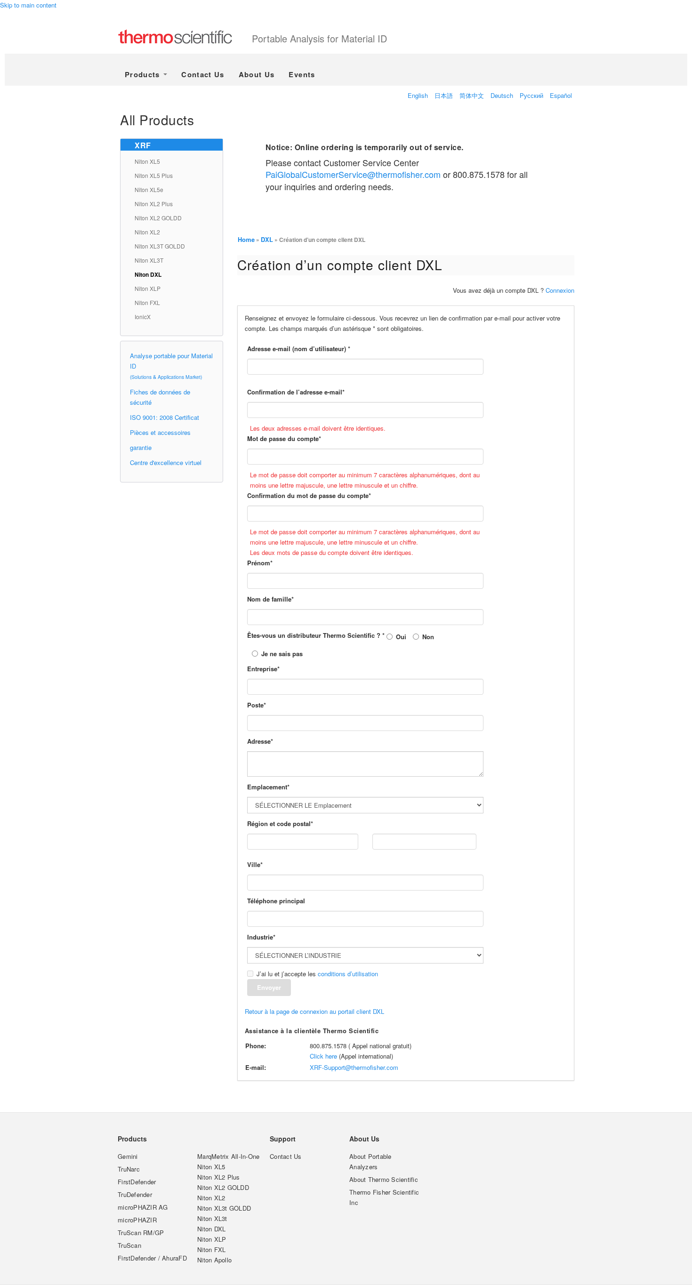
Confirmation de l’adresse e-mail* (296, 391)
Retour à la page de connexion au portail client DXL (314, 1011)
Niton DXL (148, 274)
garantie (141, 447)
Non (428, 636)
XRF (143, 145)
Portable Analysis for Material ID (319, 38)
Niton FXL (147, 302)
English (418, 95)
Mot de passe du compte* (284, 438)
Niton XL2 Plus (154, 204)
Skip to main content (28, 4)
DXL (267, 239)
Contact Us (203, 74)
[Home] (185, 37)
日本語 (444, 95)
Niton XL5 (147, 161)
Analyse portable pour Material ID (171, 365)
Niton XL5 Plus (154, 175)
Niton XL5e (149, 189)
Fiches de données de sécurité (160, 397)
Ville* (255, 864)
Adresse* (260, 741)
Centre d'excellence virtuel (165, 462)
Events (302, 74)
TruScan (129, 1245)
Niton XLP (148, 288)
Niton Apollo (214, 1259)
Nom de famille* (270, 598)
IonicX (143, 317)
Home (246, 239)
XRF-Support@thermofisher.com (354, 1067)
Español (561, 95)
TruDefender (135, 1194)
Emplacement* (268, 786)
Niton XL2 (147, 232)
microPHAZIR (137, 1219)
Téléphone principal (276, 900)
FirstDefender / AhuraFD (152, 1257)
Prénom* (260, 562)
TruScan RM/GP (141, 1232)
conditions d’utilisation (348, 973)
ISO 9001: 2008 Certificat (164, 417)
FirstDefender (137, 1181)
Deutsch (502, 95)
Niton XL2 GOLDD (158, 218)
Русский (531, 95)
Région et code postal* (280, 823)
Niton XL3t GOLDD (224, 1208)
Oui (401, 636)
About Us (257, 74)
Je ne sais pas (282, 653)
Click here (323, 1056)
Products (143, 74)
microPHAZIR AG (143, 1207)
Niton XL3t (212, 1218)
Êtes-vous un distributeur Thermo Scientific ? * (316, 635)
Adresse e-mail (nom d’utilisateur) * (298, 348)
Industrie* (261, 936)
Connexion (560, 290)
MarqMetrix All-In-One (228, 1156)
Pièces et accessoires (160, 432)
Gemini (128, 1156)
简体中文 (471, 95)
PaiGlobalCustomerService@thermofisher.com (353, 174)
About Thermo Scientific (383, 1179)
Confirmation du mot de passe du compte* (309, 495)
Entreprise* (263, 668)
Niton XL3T (149, 260)
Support (283, 1138)
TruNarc (129, 1169)
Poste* (256, 704)
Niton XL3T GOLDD (160, 246)
